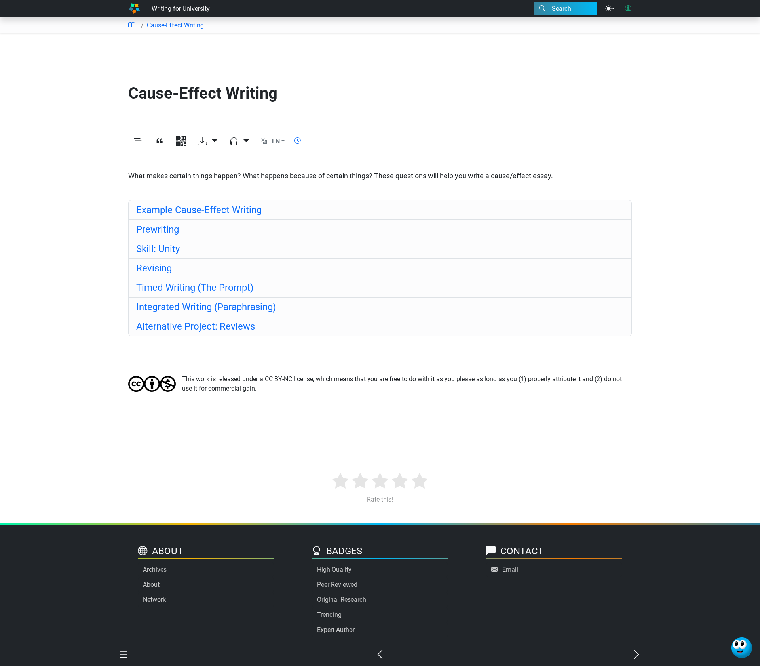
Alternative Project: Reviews (195, 326)
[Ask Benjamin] (742, 647)
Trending (329, 614)
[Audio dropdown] (239, 141)
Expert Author (336, 630)
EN (276, 141)
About (151, 584)
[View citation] (159, 141)
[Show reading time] (297, 141)
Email (510, 569)
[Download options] (207, 141)
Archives (155, 569)
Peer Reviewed (337, 584)
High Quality (334, 569)
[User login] (628, 8)
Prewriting (157, 229)
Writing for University (181, 8)
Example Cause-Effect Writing (199, 210)
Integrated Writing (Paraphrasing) (206, 307)
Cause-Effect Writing (175, 25)
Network (154, 599)
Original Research (341, 599)
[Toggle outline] (138, 141)
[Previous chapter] (380, 655)
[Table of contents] (131, 25)
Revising (154, 268)
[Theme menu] (610, 8)
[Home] (134, 8)
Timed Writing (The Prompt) (194, 287)
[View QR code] (181, 141)
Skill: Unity (158, 248)
